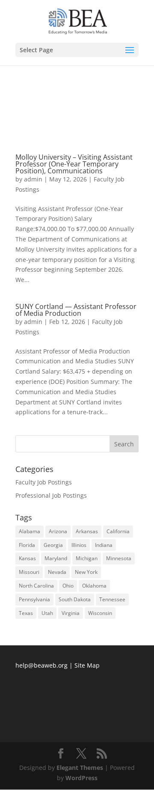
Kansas (27, 558)
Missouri (29, 572)
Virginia (71, 613)
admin (33, 179)
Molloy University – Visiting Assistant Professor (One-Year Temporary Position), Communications (74, 163)
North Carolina (36, 585)
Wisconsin (100, 613)
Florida (27, 545)
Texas (26, 613)
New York (86, 572)
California (118, 531)
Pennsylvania (34, 599)
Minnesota (118, 558)
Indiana (104, 545)
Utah (47, 613)
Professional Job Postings (51, 495)
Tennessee (112, 599)
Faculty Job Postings (43, 482)
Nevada (57, 572)
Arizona (58, 531)
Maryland (55, 558)
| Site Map (84, 665)
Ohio (68, 585)
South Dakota (75, 599)
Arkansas (87, 531)
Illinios (78, 545)
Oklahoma (94, 585)
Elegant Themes (79, 767)
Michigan (87, 558)
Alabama (29, 531)
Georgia (53, 545)
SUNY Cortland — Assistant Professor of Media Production (75, 310)
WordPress (81, 778)
